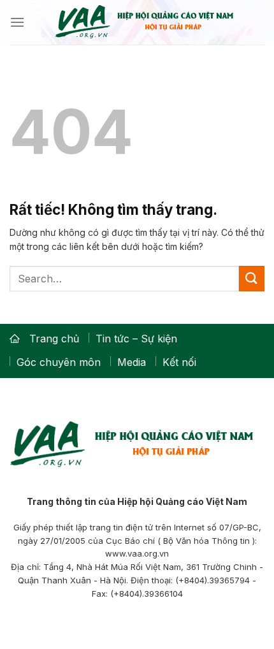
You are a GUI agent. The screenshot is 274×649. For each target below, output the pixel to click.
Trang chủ (54, 338)
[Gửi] (251, 278)
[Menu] (17, 22)
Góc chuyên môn (59, 362)
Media (131, 362)
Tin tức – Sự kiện (136, 338)
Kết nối (179, 362)
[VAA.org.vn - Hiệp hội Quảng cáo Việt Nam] (144, 22)
